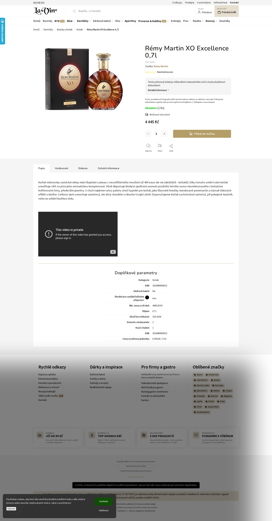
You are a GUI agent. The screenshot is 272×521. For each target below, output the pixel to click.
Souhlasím (103, 501)
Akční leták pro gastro (152, 387)
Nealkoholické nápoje (100, 387)
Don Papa (219, 385)
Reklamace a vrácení (48, 387)
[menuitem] (37, 21)
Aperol (199, 374)
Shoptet (129, 471)
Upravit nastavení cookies (136, 466)
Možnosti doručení (160, 114)
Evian (222, 401)
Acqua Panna (213, 407)
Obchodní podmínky (125, 504)
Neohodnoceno (165, 72)
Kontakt (234, 2)
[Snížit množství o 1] (148, 134)
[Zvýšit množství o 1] (164, 134)
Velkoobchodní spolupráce (154, 383)
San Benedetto (203, 412)
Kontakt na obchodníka (153, 396)
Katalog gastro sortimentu (154, 391)
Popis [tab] (41, 168)
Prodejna (189, 2)
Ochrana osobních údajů (145, 504)
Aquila (199, 401)
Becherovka (213, 374)
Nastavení (11, 508)
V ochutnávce (204, 2)
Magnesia (228, 396)
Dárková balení (97, 374)
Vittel (199, 407)
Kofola (211, 401)
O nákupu (177, 2)
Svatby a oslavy (98, 379)
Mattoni (214, 396)
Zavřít (226, 155)
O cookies (118, 507)
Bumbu (217, 380)
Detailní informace (157, 90)
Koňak (155, 280)
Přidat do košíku (204, 134)
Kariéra (145, 400)
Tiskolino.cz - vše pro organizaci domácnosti (136, 510)
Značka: (156, 66)
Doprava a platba (47, 374)
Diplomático (202, 391)
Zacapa (229, 391)
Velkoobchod (220, 2)
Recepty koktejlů (46, 391)
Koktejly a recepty (99, 383)
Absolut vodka (203, 385)
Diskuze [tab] (83, 168)
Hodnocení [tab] (61, 168)
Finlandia (201, 396)
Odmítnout (104, 510)
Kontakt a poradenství (49, 383)
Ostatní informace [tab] (108, 168)
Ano (154, 298)
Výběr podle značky (48, 396)
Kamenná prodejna (48, 379)
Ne (153, 291)
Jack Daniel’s (202, 380)
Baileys (216, 391)
